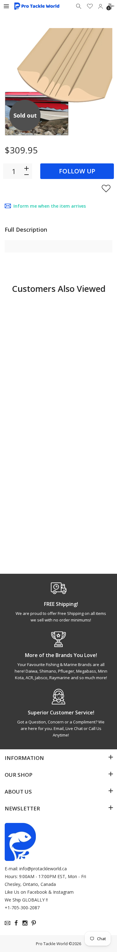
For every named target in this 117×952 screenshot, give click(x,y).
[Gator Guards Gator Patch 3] (86, 468)
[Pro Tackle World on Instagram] (25, 923)
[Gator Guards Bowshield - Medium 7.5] (86, 328)
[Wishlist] (90, 6)
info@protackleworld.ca (43, 869)
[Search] (79, 6)
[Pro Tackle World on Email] (7, 923)
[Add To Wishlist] (106, 188)
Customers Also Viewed (58, 288)
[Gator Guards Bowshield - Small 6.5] (31, 468)
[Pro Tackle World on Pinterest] (33, 923)
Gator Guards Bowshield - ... (81, 383)
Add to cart (31, 415)
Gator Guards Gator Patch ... (82, 523)
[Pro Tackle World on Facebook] (16, 923)
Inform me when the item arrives (49, 206)
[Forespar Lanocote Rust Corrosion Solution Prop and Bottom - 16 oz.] (31, 328)
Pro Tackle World (52, 943)
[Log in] (100, 6)
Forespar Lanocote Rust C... (27, 386)
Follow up (77, 171)
